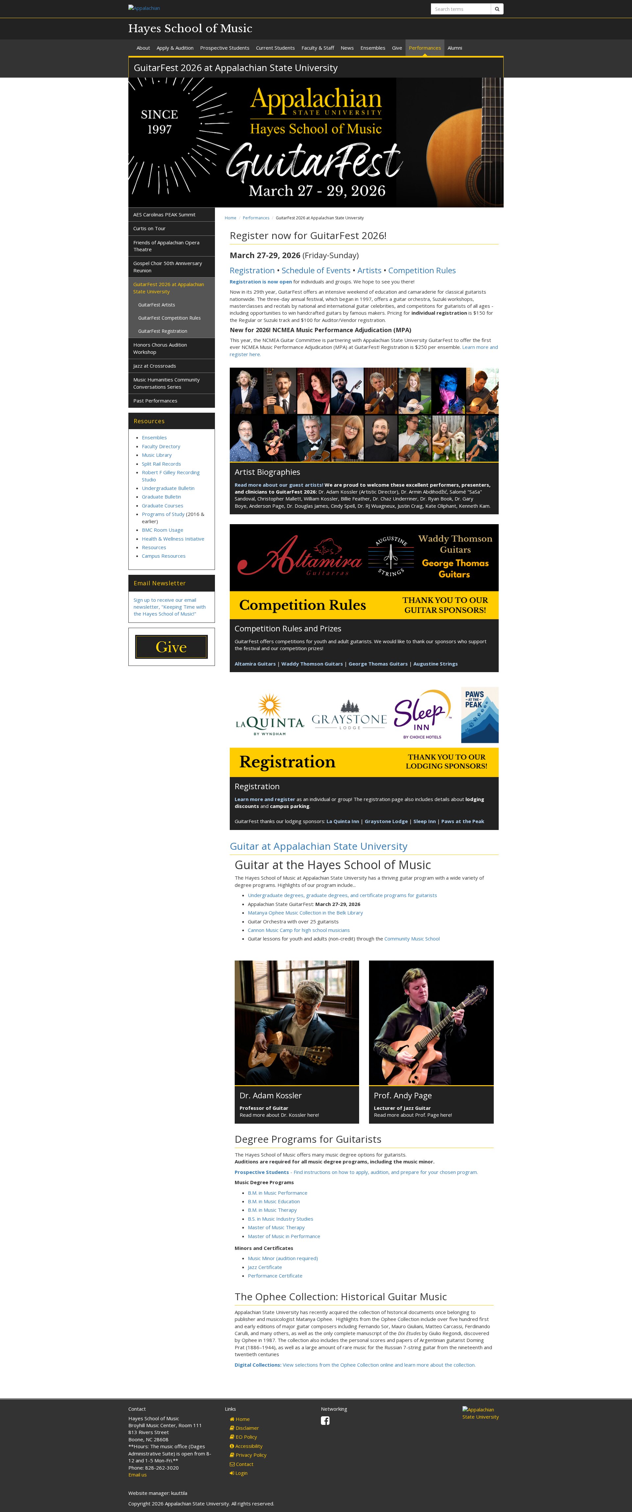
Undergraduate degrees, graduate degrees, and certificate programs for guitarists (342, 895)
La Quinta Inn (343, 821)
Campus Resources (164, 555)
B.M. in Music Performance (277, 1192)
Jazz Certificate (265, 1267)
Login (241, 1473)
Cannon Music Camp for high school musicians (299, 930)
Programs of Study (163, 514)
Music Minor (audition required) (283, 1258)
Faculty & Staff (318, 47)
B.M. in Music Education (274, 1201)
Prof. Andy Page (403, 1095)
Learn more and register (265, 799)
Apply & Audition (175, 47)
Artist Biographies (267, 471)
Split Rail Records (161, 463)
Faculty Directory (161, 446)
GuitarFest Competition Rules (169, 318)
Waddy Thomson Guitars (312, 663)
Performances (425, 47)
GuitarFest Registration (162, 331)
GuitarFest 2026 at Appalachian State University (168, 287)
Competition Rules (422, 270)
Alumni (455, 47)
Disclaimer (246, 1428)
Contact (244, 1464)
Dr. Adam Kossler (271, 1095)
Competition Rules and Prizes (288, 628)
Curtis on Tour (149, 228)
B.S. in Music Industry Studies (280, 1218)
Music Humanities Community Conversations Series (166, 383)
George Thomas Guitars (378, 663)
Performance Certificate (275, 1275)
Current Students (275, 47)
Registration (252, 270)
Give (397, 47)
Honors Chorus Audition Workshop (160, 348)
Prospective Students (225, 47)
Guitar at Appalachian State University (319, 846)
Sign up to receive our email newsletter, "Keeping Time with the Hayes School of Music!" (170, 607)
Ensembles (372, 47)
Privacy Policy (250, 1454)
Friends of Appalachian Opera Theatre (166, 246)
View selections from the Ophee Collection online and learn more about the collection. (355, 1364)
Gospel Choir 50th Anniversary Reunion (167, 266)
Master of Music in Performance (284, 1236)
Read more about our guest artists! (279, 484)
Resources (154, 547)
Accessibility (248, 1446)
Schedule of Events (316, 270)
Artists (369, 270)
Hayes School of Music (190, 28)
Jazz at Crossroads (154, 365)
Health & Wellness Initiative (173, 538)
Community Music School (412, 938)
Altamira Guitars (255, 663)
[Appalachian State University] (219, 9)
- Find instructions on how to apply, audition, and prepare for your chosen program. (356, 1172)
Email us (137, 1474)
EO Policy (245, 1436)
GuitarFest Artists (156, 305)
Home (230, 218)
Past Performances (155, 400)
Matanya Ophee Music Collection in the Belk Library (305, 912)
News (347, 47)
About (143, 47)
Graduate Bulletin (161, 496)
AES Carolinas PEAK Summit (164, 214)
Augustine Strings (435, 663)
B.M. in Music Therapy (272, 1210)
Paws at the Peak (462, 821)
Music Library (157, 454)
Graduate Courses (162, 505)
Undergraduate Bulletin (168, 488)
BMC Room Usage (162, 529)
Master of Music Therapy (276, 1227)
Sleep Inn (424, 821)
